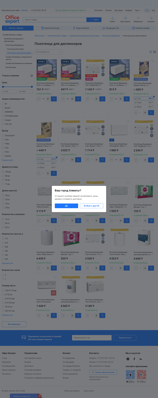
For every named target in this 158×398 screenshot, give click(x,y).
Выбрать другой (91, 206)
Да (66, 206)
